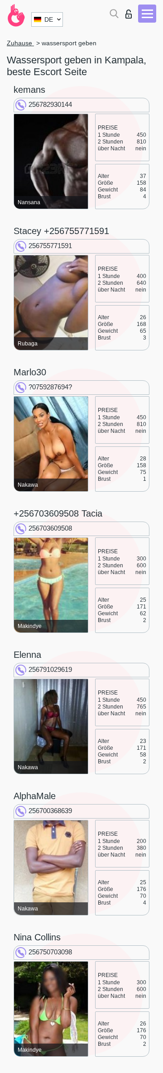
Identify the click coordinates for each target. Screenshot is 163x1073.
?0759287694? (50, 387)
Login (130, 11)
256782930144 (50, 104)
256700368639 (50, 810)
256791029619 (50, 669)
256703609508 (50, 528)
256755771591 (50, 245)
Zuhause (20, 43)
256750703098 (50, 952)
